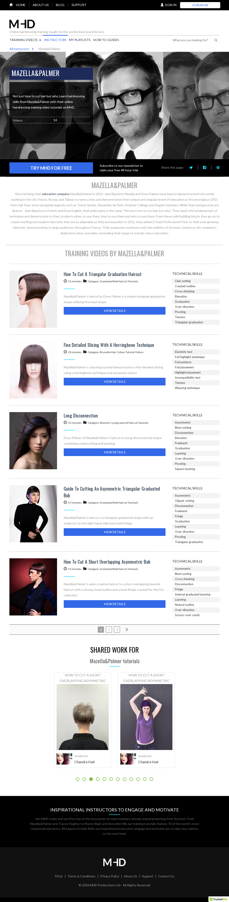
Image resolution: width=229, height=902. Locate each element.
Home (20, 5)
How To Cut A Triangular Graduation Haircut (103, 274)
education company (55, 194)
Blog (60, 5)
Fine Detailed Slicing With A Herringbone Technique (109, 344)
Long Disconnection (81, 415)
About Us (130, 876)
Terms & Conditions (81, 876)
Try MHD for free (51, 168)
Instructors (55, 40)
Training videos (23, 40)
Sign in (170, 5)
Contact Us (166, 876)
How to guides (106, 40)
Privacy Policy (109, 876)
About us (41, 5)
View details (114, 311)
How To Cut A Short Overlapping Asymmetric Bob (107, 561)
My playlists (80, 40)
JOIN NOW (200, 5)
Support (79, 5)
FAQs (59, 876)
